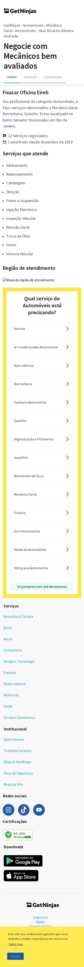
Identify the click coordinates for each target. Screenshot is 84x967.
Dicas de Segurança (18, 773)
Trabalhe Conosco (17, 750)
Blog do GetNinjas (17, 762)
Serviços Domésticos (19, 717)
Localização (53, 77)
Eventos (10, 672)
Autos (8, 639)
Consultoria (13, 650)
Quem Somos (14, 739)
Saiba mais (16, 944)
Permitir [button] (15, 956)
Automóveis (33, 25)
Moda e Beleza (15, 683)
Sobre (12, 77)
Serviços (30, 77)
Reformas (11, 695)
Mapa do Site (13, 784)
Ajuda (40, 921)
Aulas (8, 627)
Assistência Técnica (18, 616)
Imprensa (40, 917)
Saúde (8, 706)
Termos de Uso (40, 926)
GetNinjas (12, 25)
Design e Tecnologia (19, 661)
